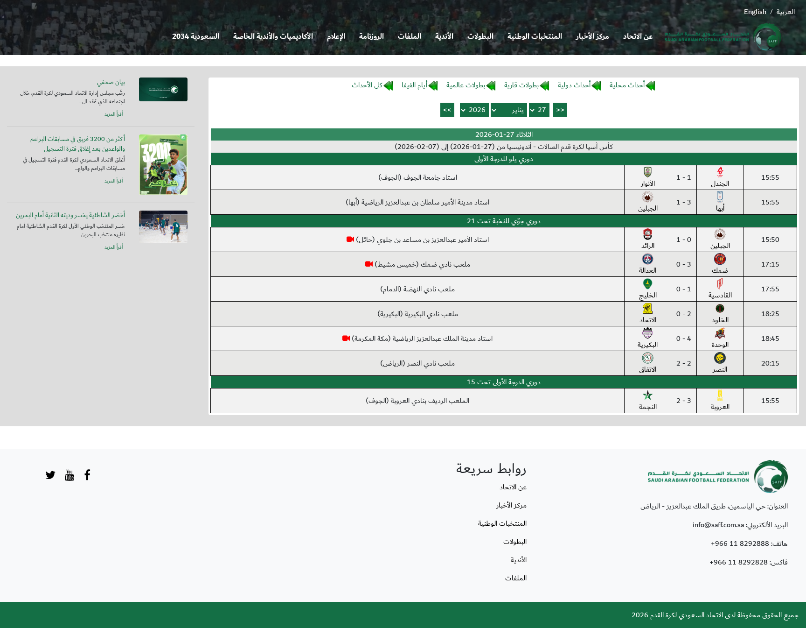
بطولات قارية (521, 85)
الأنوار (648, 183)
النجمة (648, 407)
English (755, 12)
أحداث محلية (627, 85)
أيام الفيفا (414, 85)
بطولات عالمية (465, 85)
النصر (720, 369)
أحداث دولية (574, 85)
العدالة (647, 270)
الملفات (409, 36)
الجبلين (648, 208)
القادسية (720, 295)
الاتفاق (647, 369)
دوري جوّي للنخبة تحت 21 (504, 221)
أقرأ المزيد (113, 114)
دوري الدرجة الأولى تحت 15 (504, 382)
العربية (786, 12)
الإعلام (336, 36)
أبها (720, 208)
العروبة (720, 407)
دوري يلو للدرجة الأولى (503, 159)
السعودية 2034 (195, 36)
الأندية (444, 36)
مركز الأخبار (592, 36)
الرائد (647, 246)
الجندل (720, 183)
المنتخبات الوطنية (534, 36)
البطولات (480, 36)
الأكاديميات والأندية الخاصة (273, 36)
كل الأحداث (367, 85)
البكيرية (648, 345)
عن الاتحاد (638, 36)
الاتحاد (647, 320)
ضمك (720, 270)
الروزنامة (371, 36)
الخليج (648, 295)
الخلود (720, 320)
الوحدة (720, 345)
